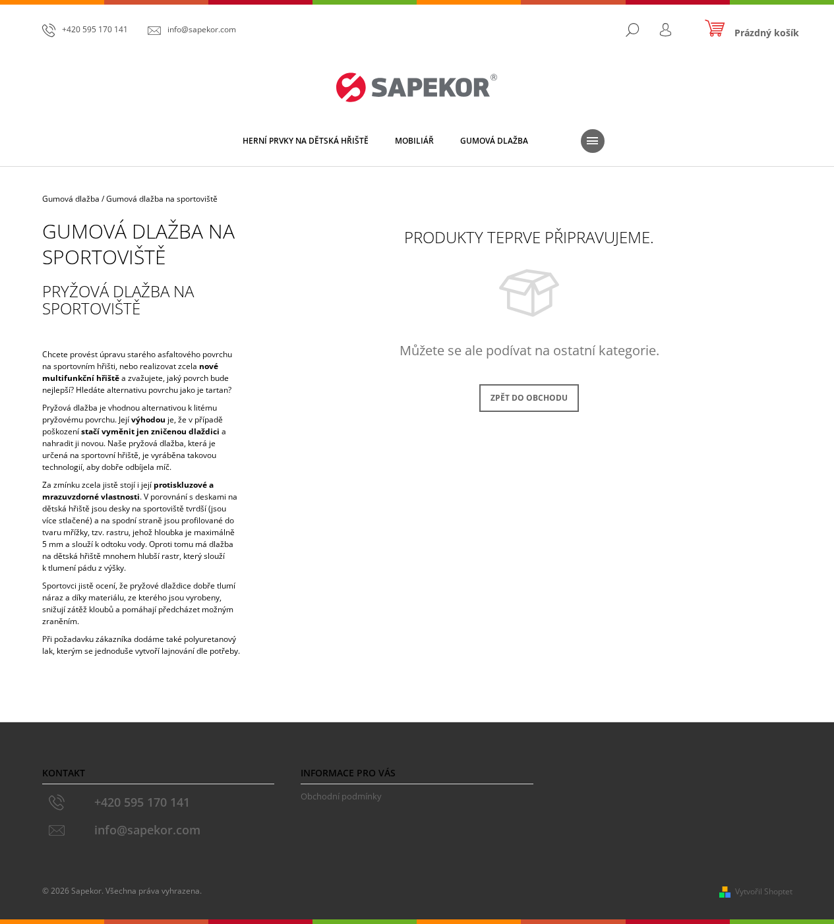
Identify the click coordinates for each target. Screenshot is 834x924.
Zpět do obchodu (529, 397)
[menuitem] (305, 141)
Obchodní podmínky (341, 796)
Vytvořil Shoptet (763, 891)
